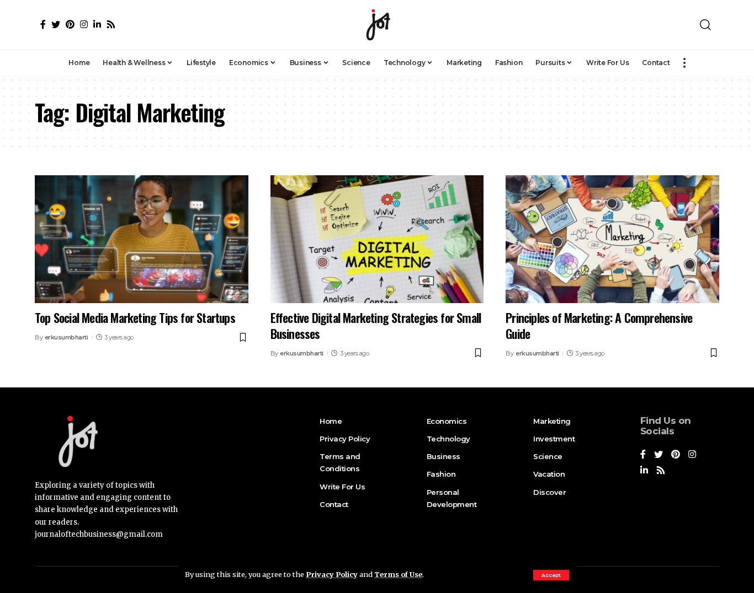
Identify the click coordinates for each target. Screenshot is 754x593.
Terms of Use (398, 574)
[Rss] (111, 24)
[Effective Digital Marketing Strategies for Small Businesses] (377, 239)
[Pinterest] (70, 24)
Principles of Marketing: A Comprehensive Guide (599, 325)
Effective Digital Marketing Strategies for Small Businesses (375, 325)
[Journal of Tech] (377, 24)
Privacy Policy (332, 574)
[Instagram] (84, 24)
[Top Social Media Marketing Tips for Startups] (141, 239)
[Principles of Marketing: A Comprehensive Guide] (612, 239)
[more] (684, 63)
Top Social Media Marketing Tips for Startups (135, 317)
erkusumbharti (66, 337)
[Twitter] (56, 24)
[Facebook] (43, 24)
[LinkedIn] (97, 24)
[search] (705, 24)
